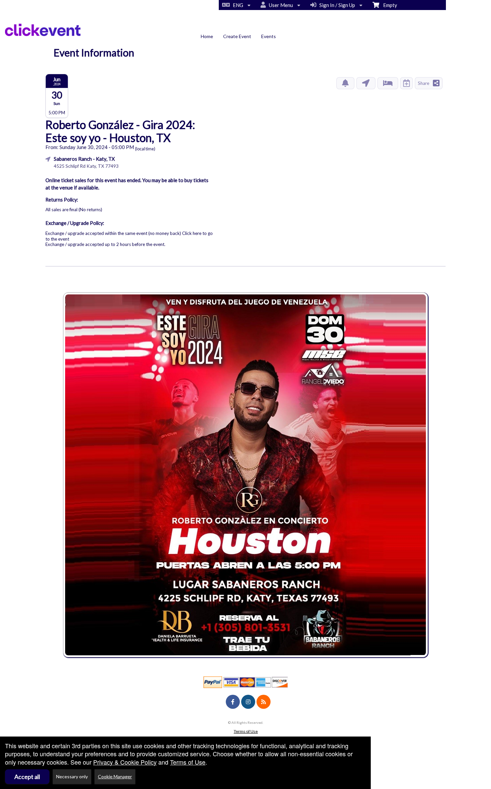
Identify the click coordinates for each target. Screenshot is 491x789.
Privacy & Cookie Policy (125, 762)
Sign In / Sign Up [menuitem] (336, 5)
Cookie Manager (115, 776)
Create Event (237, 36)
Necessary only (72, 776)
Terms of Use (245, 731)
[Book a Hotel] (387, 83)
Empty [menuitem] (388, 5)
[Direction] (366, 83)
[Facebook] (232, 702)
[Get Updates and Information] (345, 83)
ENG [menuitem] (237, 5)
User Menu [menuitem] (280, 5)
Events (268, 36)
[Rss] (263, 702)
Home (207, 36)
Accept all (27, 776)
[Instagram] (248, 702)
